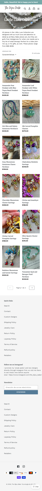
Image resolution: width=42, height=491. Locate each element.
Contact (7, 311)
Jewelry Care (9, 328)
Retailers (7, 355)
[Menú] (38, 8)
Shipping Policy (10, 322)
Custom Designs (10, 317)
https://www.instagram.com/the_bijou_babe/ (25, 375)
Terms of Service (10, 344)
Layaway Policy (10, 339)
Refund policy (9, 350)
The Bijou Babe (16, 484)
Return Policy (9, 333)
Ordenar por (6, 51)
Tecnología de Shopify (29, 484)
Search (7, 306)
